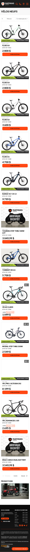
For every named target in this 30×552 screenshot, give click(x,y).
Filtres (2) (9, 18)
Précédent (7, 475)
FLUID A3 (6, 45)
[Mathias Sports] (7, 4)
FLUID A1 (6, 157)
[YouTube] (24, 525)
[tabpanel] (21, 517)
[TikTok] (26, 525)
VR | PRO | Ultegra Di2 (11, 383)
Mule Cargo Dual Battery (14, 460)
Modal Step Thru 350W (12, 346)
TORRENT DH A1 (8, 270)
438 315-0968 (6, 521)
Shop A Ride (10, 544)
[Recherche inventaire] (16, 4)
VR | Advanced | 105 (10, 421)
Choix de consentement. (22, 537)
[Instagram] (22, 525)
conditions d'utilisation (13, 537)
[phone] (20, 4)
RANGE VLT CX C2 (9, 194)
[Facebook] (20, 525)
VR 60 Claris (7, 307)
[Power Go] (15, 546)
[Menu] (27, 4)
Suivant (23, 475)
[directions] (23, 4)
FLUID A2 (6, 120)
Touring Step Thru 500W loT (13, 232)
